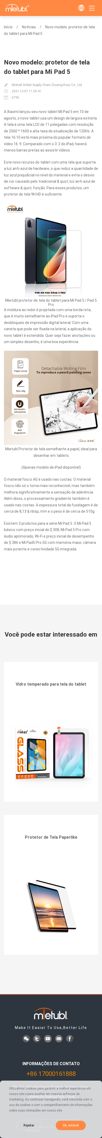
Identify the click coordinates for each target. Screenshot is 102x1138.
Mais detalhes (51, 698)
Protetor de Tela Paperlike (51, 837)
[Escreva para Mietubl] (59, 1039)
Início (8, 27)
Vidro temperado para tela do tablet (51, 684)
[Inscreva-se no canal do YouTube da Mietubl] (48, 1039)
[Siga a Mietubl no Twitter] (37, 1039)
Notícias (29, 27)
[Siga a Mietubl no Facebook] (70, 1039)
